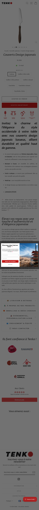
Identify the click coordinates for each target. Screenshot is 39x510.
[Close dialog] (37, 244)
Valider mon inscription (10, 261)
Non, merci (10, 264)
